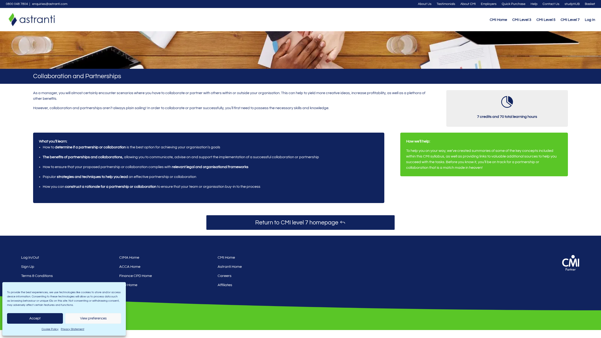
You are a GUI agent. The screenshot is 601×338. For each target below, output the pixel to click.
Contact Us (551, 4)
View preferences (93, 318)
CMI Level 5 (545, 20)
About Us (424, 4)
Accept (35, 318)
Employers (489, 4)
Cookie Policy (50, 329)
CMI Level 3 (521, 20)
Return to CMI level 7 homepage (296, 222)
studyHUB (572, 4)
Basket (590, 4)
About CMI (468, 4)
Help (534, 4)
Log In (590, 20)
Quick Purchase (513, 4)
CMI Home (498, 20)
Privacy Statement (72, 329)
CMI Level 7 (570, 20)
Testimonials (446, 4)
